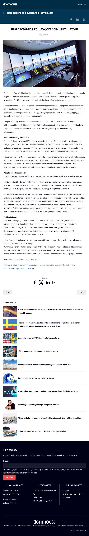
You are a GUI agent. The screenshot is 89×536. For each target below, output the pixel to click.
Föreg (8, 292)
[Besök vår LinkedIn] (77, 19)
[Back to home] (10, 4)
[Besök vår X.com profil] (84, 19)
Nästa (81, 292)
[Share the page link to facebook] (34, 282)
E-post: (6, 461)
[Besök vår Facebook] (71, 19)
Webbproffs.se (81, 530)
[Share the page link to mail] (54, 282)
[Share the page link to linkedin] (47, 282)
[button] (82, 4)
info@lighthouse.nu (11, 494)
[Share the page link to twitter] (41, 282)
